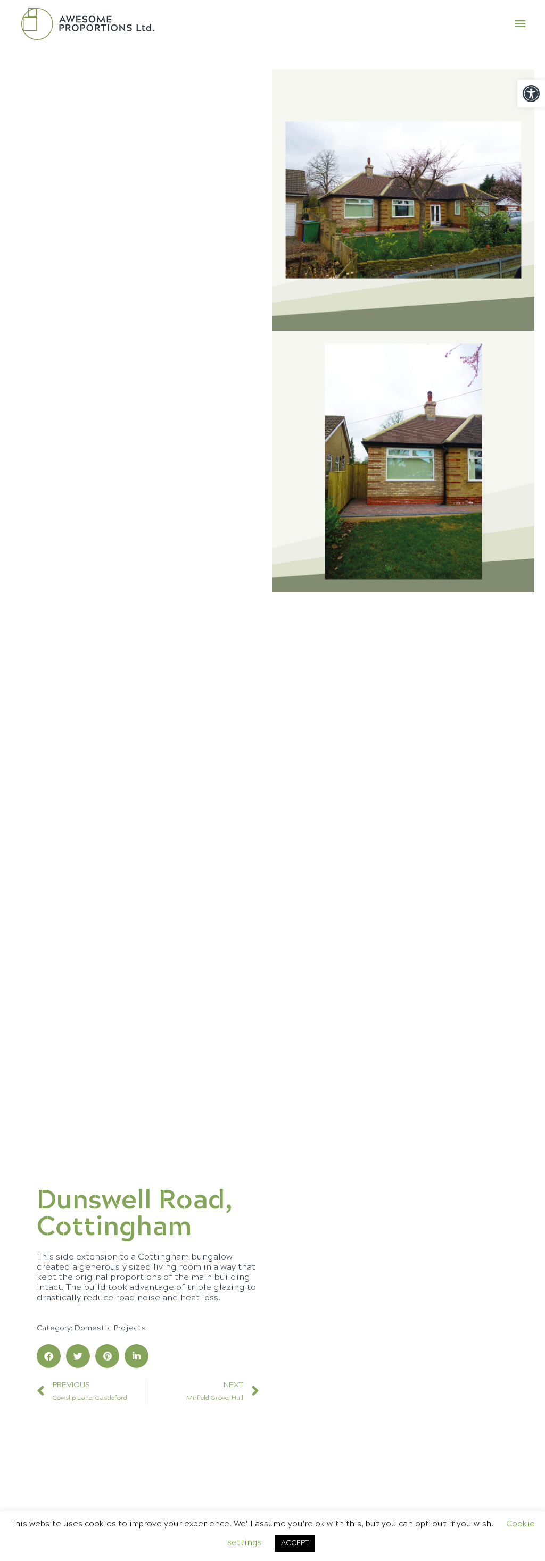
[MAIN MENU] (521, 24)
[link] (531, 93)
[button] (49, 1356)
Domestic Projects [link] (110, 1328)
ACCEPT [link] (295, 1543)
